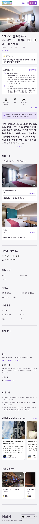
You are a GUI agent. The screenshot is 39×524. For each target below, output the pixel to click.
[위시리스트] (29, 40)
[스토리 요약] (12, 70)
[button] (19, 19)
